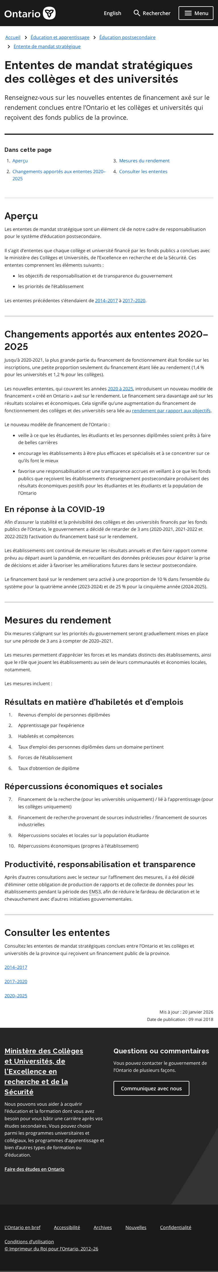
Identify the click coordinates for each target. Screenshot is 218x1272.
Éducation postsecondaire (127, 37)
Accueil (12, 37)
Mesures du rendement (144, 161)
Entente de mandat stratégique (47, 46)
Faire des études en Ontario (34, 1169)
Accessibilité (67, 1227)
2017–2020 (134, 300)
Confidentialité (175, 1227)
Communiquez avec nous (151, 1088)
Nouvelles (135, 1227)
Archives (103, 1227)
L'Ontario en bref (22, 1227)
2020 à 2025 (120, 389)
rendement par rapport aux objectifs (171, 410)
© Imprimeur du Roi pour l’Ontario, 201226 (51, 1249)
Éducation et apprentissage (60, 37)
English (112, 13)
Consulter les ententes (143, 171)
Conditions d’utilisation (29, 1241)
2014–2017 (106, 300)
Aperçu (20, 161)
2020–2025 (16, 996)
